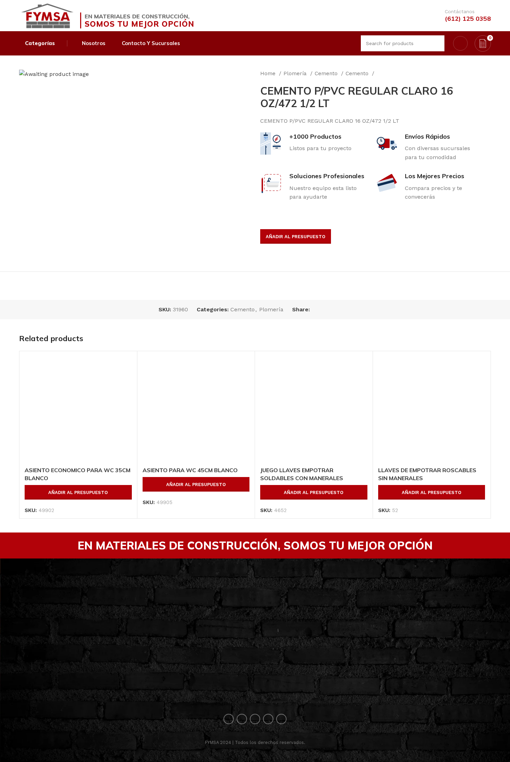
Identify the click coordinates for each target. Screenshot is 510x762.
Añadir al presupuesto (295, 236)
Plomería (295, 73)
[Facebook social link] (316, 309)
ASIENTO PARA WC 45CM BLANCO (190, 470)
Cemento (327, 73)
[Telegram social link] (347, 309)
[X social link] (324, 309)
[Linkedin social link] (339, 309)
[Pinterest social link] (331, 309)
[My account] (460, 43)
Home (268, 73)
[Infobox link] (464, 15)
